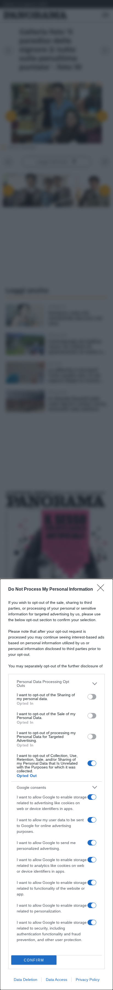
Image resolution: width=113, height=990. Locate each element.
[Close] (102, 589)
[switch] (91, 696)
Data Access (56, 979)
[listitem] (56, 683)
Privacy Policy (88, 979)
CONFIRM (34, 960)
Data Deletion (25, 979)
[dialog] (56, 784)
